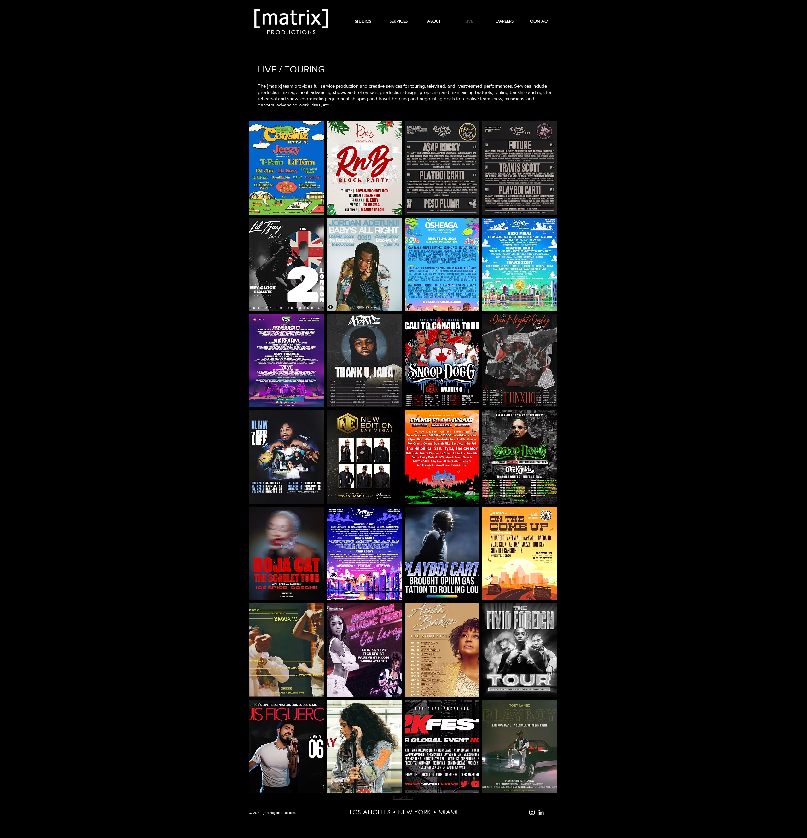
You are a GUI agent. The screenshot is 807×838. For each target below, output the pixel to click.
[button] (286, 168)
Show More (403, 797)
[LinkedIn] (541, 812)
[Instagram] (532, 812)
